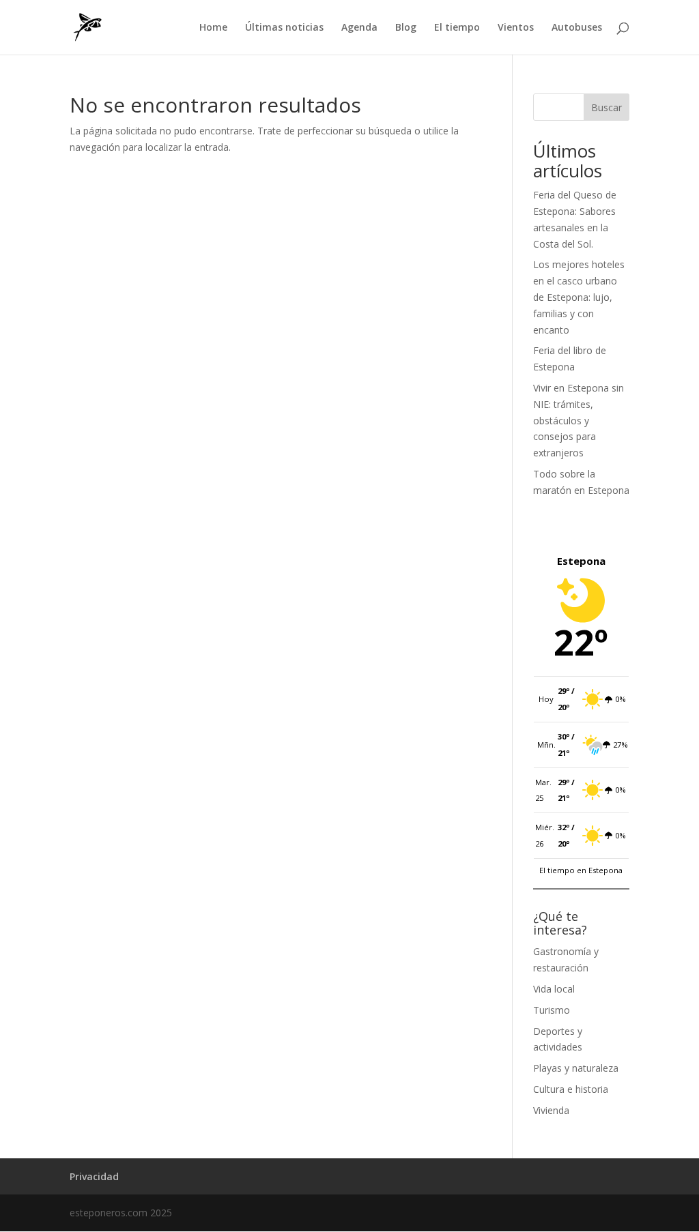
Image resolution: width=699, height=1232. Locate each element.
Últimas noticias (284, 28)
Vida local (554, 988)
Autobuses (577, 28)
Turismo (551, 1009)
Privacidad (94, 1176)
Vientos (516, 28)
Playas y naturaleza (575, 1067)
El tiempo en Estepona (581, 870)
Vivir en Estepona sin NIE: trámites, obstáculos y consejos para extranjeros (578, 420)
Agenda (359, 28)
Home (213, 28)
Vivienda (551, 1110)
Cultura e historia (570, 1089)
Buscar (606, 107)
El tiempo (457, 28)
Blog (405, 28)
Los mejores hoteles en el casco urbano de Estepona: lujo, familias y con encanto (579, 297)
